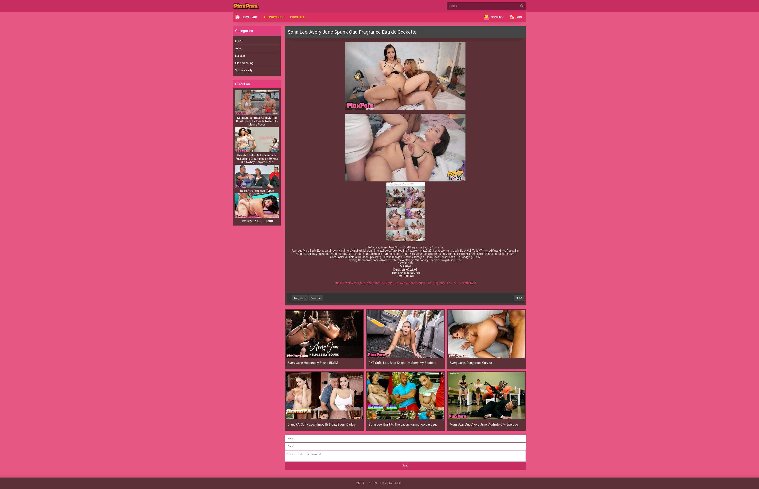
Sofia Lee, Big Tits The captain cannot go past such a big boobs (403, 424)
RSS (519, 17)
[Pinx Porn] (257, 6)
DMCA (360, 483)
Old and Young (244, 63)
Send (405, 465)
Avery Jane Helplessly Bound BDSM (313, 363)
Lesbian (240, 55)
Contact (497, 17)
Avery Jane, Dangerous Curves (471, 363)
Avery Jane (300, 298)
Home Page (250, 17)
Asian (238, 48)
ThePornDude (273, 17)
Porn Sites (298, 17)
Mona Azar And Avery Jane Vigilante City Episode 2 (484, 424)
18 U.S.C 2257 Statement (386, 483)
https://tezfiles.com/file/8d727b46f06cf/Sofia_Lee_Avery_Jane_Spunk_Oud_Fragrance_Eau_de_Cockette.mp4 (405, 283)
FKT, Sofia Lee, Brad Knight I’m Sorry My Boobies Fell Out (403, 363)
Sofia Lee (316, 298)
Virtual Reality (243, 70)
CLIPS (239, 41)
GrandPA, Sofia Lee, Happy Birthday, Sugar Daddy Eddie (322, 424)
